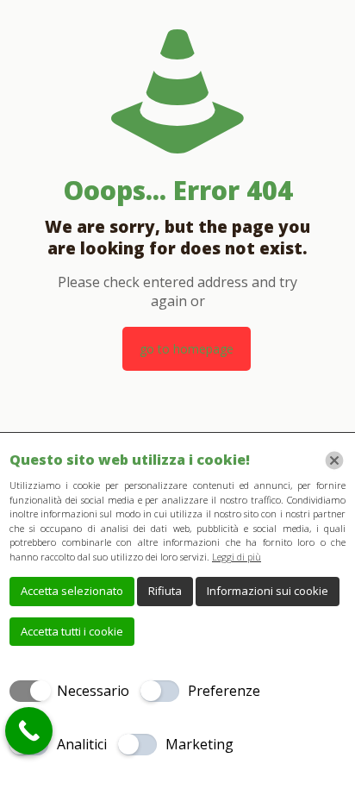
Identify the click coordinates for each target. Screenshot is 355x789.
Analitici (82, 744)
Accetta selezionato (72, 590)
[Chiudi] (334, 460)
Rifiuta (165, 590)
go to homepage (187, 349)
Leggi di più (236, 556)
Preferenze (224, 690)
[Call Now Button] (29, 731)
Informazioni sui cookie (267, 590)
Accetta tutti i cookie (72, 631)
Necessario (93, 690)
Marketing (199, 744)
